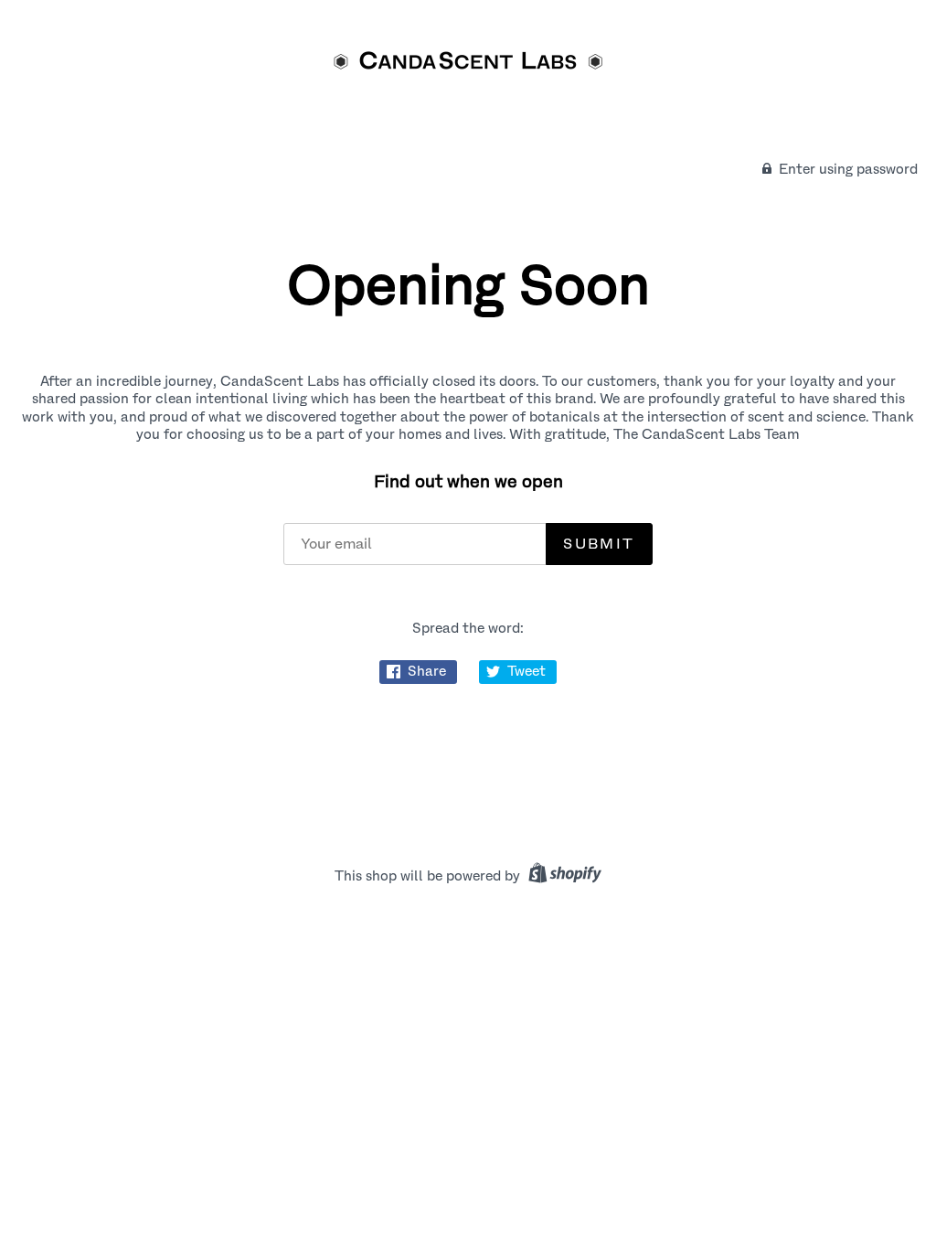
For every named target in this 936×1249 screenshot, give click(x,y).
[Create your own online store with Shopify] (562, 876)
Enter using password (846, 169)
